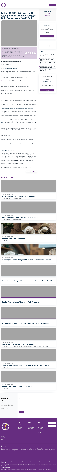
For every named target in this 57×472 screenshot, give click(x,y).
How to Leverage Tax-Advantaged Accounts (17, 344)
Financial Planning (31, 424)
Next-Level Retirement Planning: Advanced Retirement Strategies (26, 365)
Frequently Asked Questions (20, 431)
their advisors (12, 147)
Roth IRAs (47, 17)
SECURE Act (47, 18)
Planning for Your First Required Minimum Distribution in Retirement (27, 260)
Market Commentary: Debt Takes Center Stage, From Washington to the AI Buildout (47, 59)
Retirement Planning (31, 427)
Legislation (47, 13)
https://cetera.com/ (3, 462)
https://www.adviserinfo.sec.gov (24, 464)
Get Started (47, 90)
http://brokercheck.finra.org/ (31, 464)
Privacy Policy (3, 458)
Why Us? (19, 424)
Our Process (20, 427)
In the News (39, 432)
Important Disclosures (8, 458)
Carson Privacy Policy (4, 467)
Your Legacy (40, 428)
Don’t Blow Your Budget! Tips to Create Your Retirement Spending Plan (28, 281)
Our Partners (20, 429)
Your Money (39, 424)
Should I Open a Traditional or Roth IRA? (17, 387)
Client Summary (52, 426)
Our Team (19, 428)
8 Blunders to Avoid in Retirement (14, 239)
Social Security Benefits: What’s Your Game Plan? (20, 217)
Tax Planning (30, 429)
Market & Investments (41, 431)
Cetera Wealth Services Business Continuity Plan (17, 458)
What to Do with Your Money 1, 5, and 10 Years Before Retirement (25, 323)
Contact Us (47, 36)
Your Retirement (40, 427)
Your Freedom (40, 429)
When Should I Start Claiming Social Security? (19, 196)
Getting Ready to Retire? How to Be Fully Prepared (20, 302)
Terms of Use (8, 467)
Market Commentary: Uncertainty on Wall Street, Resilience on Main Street (47, 67)
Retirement (47, 15)
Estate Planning (30, 428)
